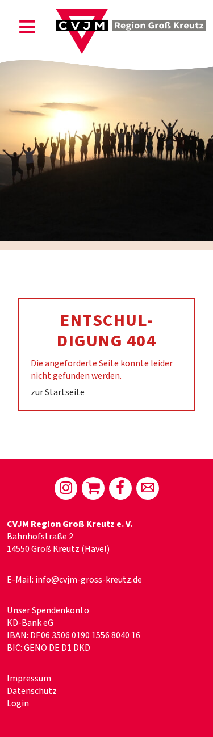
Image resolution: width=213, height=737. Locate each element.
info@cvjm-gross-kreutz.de (88, 579)
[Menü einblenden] (27, 29)
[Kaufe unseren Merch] (93, 488)
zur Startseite (58, 392)
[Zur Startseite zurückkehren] (131, 15)
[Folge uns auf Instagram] (66, 488)
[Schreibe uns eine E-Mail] (147, 488)
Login (18, 703)
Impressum (29, 678)
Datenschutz (32, 691)
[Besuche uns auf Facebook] (120, 488)
